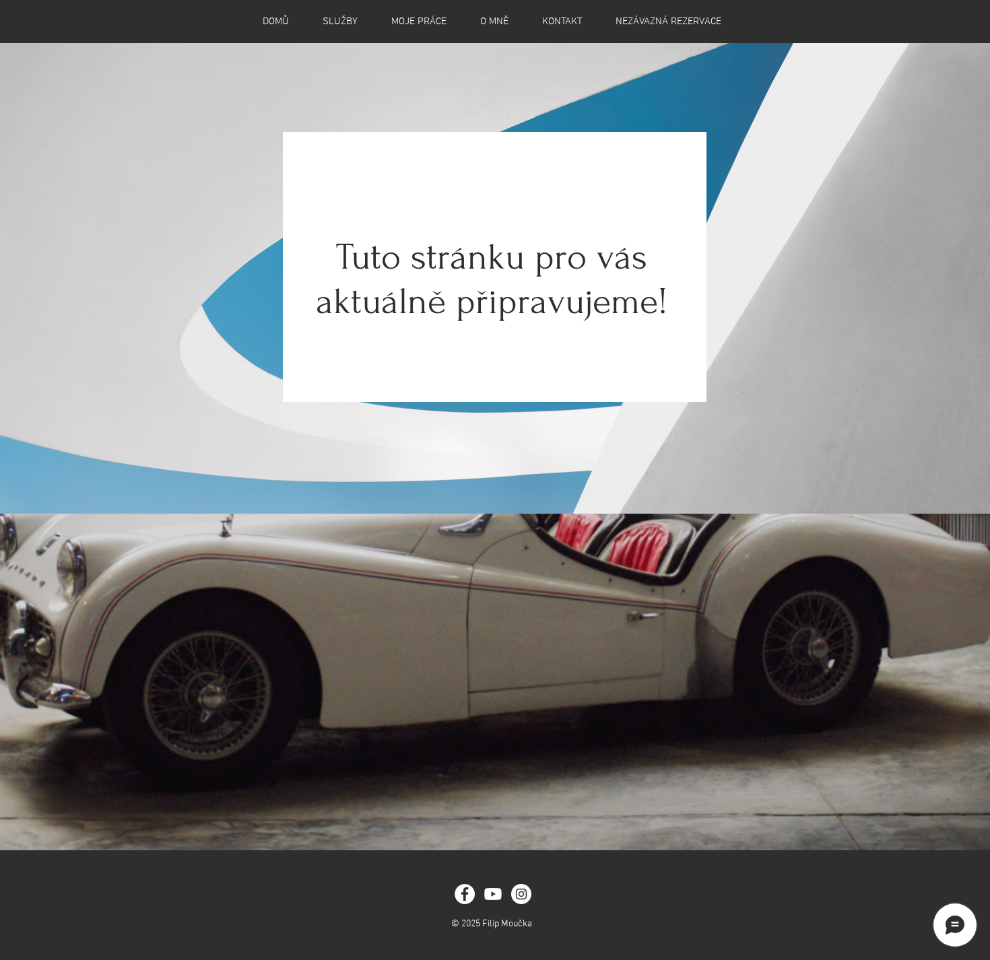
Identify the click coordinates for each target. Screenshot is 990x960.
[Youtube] (493, 894)
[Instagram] (521, 894)
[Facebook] (465, 894)
